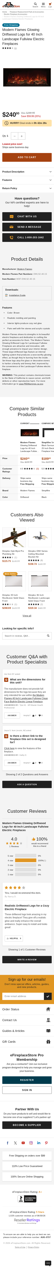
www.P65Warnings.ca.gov (31, 384)
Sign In (27, 1090)
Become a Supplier (27, 1125)
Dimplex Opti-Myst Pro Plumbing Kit (13, 552)
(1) (15, 48)
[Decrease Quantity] (14, 136)
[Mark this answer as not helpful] (40, 716)
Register (27, 1080)
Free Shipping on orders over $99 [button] (27, 1155)
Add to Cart (27, 157)
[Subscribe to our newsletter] (48, 996)
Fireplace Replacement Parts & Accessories (27, 12)
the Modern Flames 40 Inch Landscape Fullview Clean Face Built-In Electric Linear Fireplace (26, 698)
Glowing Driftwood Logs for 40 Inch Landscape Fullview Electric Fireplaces (29, 447)
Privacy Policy (33, 1247)
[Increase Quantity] (21, 136)
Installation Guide (17, 295)
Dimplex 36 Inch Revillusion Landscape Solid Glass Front (39, 598)
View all (27, 616)
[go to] (14, 537)
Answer (12, 715)
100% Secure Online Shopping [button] (27, 1176)
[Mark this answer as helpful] (33, 716)
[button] (27, 227)
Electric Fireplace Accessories (15, 14)
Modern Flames (24, 269)
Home (4, 12)
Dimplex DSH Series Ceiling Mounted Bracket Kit (38, 554)
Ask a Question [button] (27, 784)
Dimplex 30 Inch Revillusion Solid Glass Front (13, 598)
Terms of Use (20, 1247)
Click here (9, 748)
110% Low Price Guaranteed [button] (27, 1166)
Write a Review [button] (27, 959)
